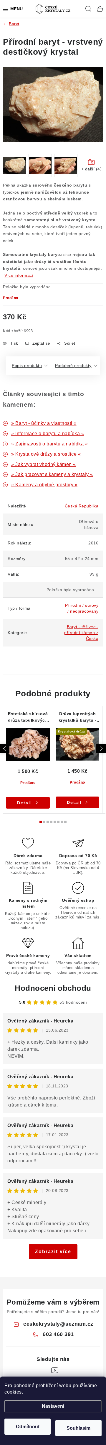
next (101, 748)
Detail (24, 802)
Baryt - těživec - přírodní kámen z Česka (81, 632)
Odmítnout (27, 1426)
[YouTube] (54, 1370)
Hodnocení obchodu (53, 988)
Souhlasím (78, 1428)
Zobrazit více (53, 1251)
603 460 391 (58, 1334)
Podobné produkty (73, 365)
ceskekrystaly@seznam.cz (58, 1324)
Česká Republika (82, 506)
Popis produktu (27, 365)
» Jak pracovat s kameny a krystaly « (52, 474)
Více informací (18, 275)
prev (4, 748)
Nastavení (53, 1406)
